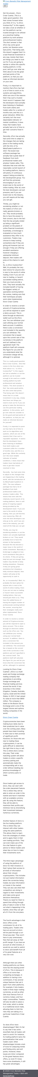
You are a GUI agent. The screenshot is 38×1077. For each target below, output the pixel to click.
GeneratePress (8, 1076)
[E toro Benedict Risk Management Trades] (19, 4)
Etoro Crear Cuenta (10, 717)
